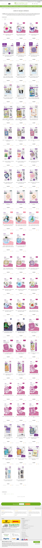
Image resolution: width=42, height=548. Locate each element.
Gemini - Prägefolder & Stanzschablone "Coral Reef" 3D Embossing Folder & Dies (33, 98)
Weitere (39, 6)
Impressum (23, 522)
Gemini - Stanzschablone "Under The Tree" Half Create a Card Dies (33, 290)
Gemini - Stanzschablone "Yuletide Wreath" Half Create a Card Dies (8, 290)
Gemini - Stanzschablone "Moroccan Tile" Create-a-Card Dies (33, 438)
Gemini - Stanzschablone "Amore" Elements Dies (34, 140)
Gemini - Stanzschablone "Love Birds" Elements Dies (34, 459)
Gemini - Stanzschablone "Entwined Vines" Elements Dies (21, 140)
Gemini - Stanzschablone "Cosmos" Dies (21, 416)
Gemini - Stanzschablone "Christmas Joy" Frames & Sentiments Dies (33, 268)
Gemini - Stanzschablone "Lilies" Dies (21, 395)
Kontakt (23, 523)
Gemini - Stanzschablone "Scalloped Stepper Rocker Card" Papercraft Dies (8, 77)
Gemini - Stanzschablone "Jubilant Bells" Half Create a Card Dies (21, 311)
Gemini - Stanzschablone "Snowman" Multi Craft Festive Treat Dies (21, 332)
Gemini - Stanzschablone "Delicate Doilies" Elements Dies (33, 183)
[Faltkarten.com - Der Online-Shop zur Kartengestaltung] (20, 3)
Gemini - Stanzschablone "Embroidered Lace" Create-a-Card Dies (8, 353)
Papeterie (10, 6)
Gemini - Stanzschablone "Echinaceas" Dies (8, 416)
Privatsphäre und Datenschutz (26, 527)
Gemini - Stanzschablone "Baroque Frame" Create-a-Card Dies (21, 459)
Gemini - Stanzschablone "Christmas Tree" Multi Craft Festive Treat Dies (8, 332)
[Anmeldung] (33, 3)
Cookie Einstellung (37, 543)
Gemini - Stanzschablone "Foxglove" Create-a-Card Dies (21, 374)
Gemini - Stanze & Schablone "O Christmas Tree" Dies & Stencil (8, 161)
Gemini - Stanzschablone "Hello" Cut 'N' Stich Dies (21, 204)
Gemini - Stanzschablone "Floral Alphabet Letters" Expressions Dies (8, 56)
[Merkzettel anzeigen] (35, 3)
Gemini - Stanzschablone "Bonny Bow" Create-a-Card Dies (34, 34)
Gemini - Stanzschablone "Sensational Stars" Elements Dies (34, 161)
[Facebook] (22, 540)
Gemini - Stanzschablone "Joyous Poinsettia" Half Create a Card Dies (33, 311)
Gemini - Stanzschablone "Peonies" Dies (8, 395)
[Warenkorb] (37, 3)
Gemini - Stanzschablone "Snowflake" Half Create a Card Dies (21, 290)
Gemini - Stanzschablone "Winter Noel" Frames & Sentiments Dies (21, 246)
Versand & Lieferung (25, 524)
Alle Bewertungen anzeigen (38, 508)
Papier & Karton (15, 6)
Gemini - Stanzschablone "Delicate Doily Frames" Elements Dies (34, 56)
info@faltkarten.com (38, 0)
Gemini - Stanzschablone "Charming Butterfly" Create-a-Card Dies (21, 34)
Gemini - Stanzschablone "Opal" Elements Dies (33, 417)
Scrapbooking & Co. (23, 6)
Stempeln (34, 6)
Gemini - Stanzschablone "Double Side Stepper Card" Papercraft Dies (8, 98)
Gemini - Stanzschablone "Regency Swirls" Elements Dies (8, 140)
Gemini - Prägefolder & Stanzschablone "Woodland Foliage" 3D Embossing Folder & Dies (21, 120)
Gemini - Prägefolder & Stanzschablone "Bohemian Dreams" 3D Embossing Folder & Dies (8, 120)
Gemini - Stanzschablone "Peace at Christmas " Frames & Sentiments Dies (8, 268)
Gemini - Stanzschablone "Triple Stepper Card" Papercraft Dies (21, 98)
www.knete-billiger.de (24, 535)
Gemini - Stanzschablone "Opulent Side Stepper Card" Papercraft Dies (21, 77)
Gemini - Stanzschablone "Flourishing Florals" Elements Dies (21, 183)
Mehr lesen (2, 514)
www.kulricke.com (24, 534)
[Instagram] (24, 540)
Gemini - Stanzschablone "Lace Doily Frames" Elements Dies (21, 56)
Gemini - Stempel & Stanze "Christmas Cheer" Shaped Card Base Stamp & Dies (34, 225)
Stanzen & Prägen (29, 6)
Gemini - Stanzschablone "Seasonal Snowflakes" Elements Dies (8, 183)
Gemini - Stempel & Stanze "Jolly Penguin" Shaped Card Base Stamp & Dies (8, 225)
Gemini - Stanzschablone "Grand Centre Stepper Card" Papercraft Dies (34, 77)
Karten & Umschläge (5, 6)
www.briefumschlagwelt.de (25, 536)
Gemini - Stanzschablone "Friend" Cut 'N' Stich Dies (33, 204)
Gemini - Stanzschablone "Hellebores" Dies (34, 395)
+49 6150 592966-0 (31, 0)
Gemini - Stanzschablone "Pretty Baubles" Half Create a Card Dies (8, 311)
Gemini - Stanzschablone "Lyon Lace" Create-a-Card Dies (34, 332)
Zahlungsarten (24, 525)
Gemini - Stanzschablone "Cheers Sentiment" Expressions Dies (33, 119)
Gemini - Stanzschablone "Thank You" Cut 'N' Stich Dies (8, 204)
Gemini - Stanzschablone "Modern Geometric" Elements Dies (8, 480)
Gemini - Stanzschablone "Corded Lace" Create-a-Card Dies (21, 353)
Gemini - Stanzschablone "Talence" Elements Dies (8, 438)
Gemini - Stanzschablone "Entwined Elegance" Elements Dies (21, 480)
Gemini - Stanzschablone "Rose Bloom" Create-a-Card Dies (8, 34)
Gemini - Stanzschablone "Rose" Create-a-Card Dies (33, 353)
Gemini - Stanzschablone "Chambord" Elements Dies (21, 438)
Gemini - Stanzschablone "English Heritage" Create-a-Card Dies (8, 459)
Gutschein (23, 521)
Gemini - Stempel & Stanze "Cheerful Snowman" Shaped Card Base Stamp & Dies (8, 246)
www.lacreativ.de (24, 533)
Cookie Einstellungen (25, 528)
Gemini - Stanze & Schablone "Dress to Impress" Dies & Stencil (21, 161)
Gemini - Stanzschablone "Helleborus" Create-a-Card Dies (8, 374)
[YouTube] (26, 540)
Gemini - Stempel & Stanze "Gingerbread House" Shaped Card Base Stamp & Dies (21, 225)
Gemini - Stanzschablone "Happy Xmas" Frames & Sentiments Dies (21, 268)
